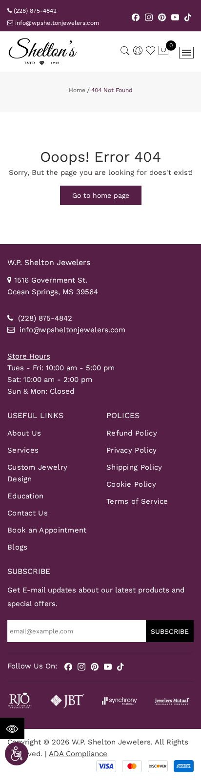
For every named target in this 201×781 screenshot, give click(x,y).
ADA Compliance (78, 753)
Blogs (17, 547)
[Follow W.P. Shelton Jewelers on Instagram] (149, 16)
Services (23, 450)
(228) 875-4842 (34, 10)
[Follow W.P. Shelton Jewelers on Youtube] (175, 16)
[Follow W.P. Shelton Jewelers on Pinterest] (162, 16)
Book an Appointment (47, 530)
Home (77, 90)
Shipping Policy (134, 467)
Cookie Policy (131, 484)
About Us (24, 433)
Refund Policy (131, 433)
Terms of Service (137, 501)
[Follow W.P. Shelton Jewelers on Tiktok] (187, 16)
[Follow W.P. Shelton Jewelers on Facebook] (136, 16)
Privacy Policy (131, 450)
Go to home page (100, 195)
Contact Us (27, 513)
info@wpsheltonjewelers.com (56, 22)
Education (25, 496)
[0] (163, 51)
